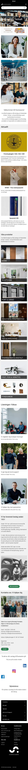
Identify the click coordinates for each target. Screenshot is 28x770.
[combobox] (14, 7)
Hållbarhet (3, 734)
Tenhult (15, 742)
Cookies (16, 738)
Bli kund (13, 1)
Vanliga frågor (17, 728)
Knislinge (16, 744)
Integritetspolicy (17, 736)
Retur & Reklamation (18, 730)
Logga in (3, 742)
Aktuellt (4, 127)
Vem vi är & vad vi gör (5, 730)
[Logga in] (24, 4)
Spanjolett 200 (14, 218)
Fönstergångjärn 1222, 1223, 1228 (14, 154)
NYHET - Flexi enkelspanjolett (14, 188)
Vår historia (3, 732)
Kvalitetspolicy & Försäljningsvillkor (18, 733)
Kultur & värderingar (5, 736)
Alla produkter (4, 728)
